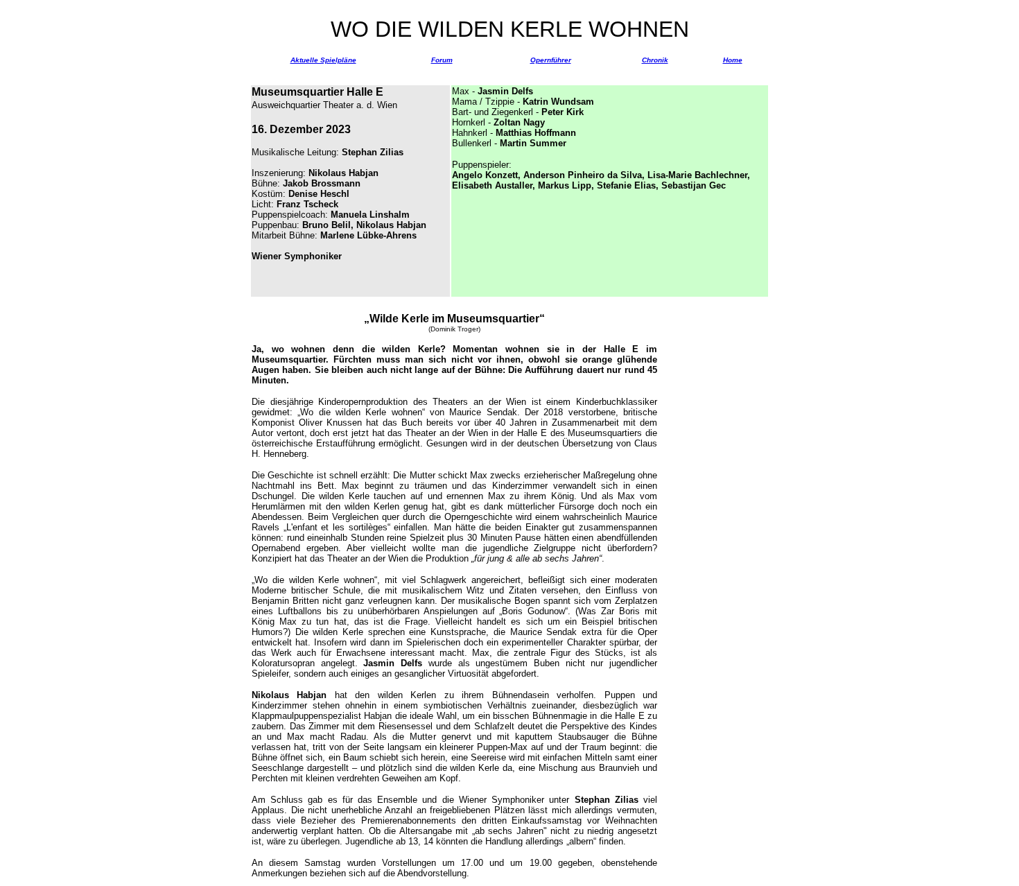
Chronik (655, 60)
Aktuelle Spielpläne (323, 60)
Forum (442, 60)
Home (732, 60)
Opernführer (550, 60)
